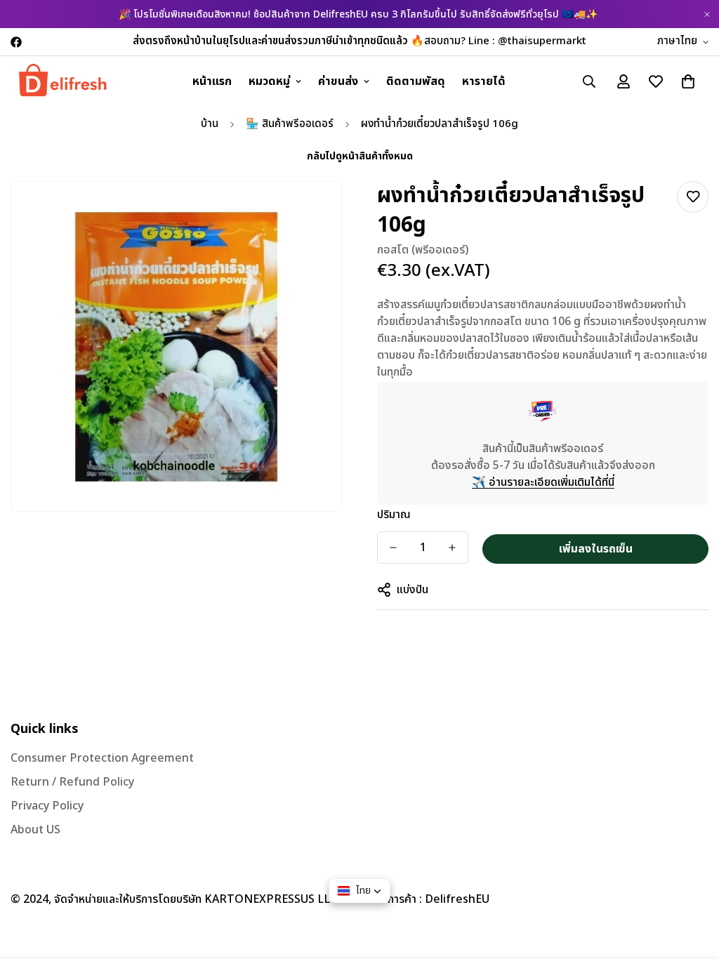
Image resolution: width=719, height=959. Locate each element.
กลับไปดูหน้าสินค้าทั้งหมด (360, 156)
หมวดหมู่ (269, 81)
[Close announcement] (707, 14)
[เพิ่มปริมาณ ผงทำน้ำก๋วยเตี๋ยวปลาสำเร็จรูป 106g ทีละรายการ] (452, 547)
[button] (688, 81)
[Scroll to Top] (691, 882)
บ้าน (209, 124)
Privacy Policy (47, 806)
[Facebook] (16, 42)
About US (35, 829)
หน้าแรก (212, 81)
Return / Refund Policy (72, 782)
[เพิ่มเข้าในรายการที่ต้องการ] (692, 197)
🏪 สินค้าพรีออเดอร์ (290, 124)
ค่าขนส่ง (338, 81)
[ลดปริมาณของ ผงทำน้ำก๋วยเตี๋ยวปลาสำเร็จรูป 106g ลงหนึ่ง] (393, 547)
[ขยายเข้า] (311, 211)
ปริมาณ (394, 514)
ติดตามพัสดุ (415, 81)
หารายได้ (484, 81)
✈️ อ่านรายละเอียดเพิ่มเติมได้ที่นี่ (543, 482)
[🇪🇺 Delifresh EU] (63, 81)
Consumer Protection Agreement (102, 758)
